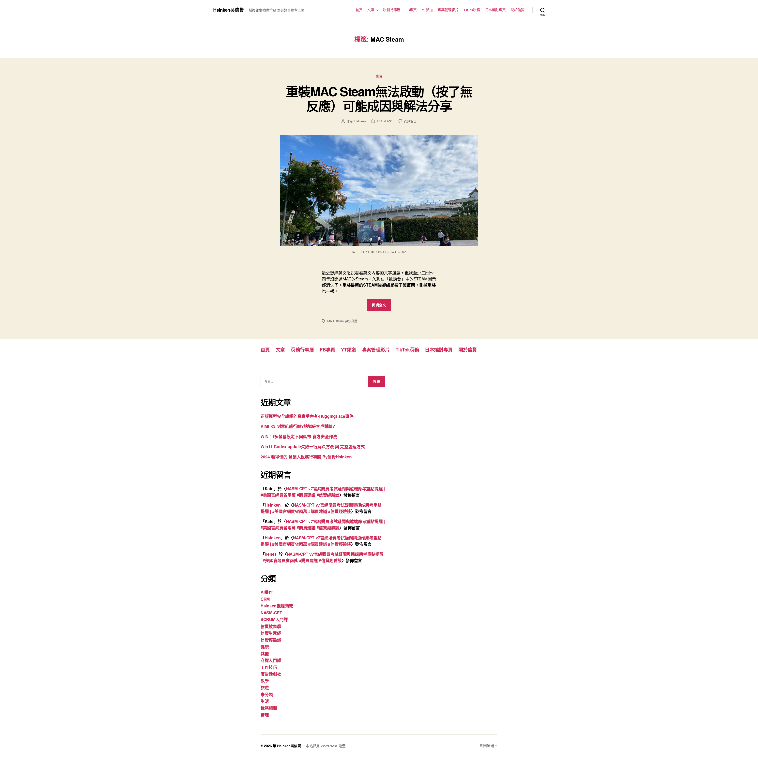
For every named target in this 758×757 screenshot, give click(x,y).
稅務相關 (269, 708)
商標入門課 (271, 660)
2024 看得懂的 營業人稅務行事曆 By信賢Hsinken (306, 457)
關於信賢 (517, 10)
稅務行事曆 (392, 10)
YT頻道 (427, 10)
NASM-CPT (271, 613)
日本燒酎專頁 (495, 10)
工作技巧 (269, 667)
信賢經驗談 (271, 640)
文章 (370, 10)
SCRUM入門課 (274, 619)
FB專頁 (411, 10)
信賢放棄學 (271, 626)
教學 (265, 681)
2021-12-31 (384, 121)
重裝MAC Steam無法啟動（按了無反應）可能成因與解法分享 (379, 98)
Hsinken (360, 121)
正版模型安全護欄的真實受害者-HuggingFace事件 (307, 416)
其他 (265, 653)
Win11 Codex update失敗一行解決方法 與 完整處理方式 (313, 446)
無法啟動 (351, 321)
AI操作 (267, 592)
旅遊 (265, 687)
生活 (379, 76)
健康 (265, 646)
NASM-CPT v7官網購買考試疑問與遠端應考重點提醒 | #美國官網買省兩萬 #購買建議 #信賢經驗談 (323, 491)
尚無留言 (410, 121)
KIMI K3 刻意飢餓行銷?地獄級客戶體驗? (298, 426)
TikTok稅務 (471, 10)
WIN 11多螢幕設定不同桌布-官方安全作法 (299, 436)
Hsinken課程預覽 (277, 606)
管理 (265, 715)
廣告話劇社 (271, 674)
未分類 (267, 694)
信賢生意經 (271, 633)
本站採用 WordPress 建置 (325, 745)
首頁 (359, 10)
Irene (270, 554)
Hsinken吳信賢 (228, 9)
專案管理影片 (448, 10)
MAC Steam (335, 321)
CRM (265, 599)
